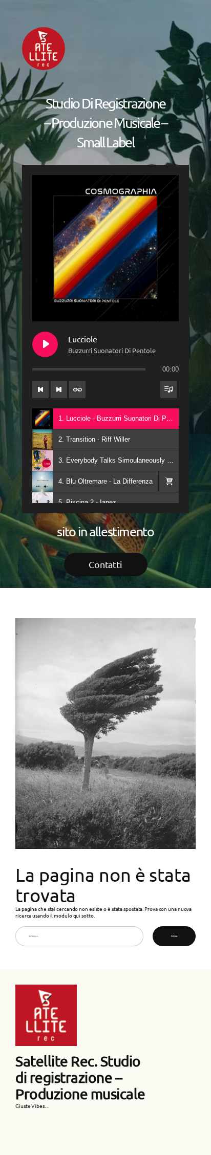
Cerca (174, 936)
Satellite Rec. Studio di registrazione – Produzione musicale (80, 1077)
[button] (168, 481)
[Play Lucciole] (45, 344)
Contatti (105, 564)
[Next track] (59, 389)
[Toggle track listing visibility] (168, 389)
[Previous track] (40, 389)
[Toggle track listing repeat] (77, 389)
